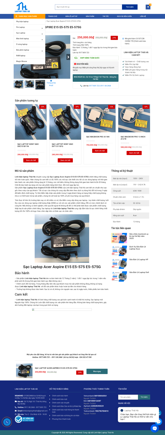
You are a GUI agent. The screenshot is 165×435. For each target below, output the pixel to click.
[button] (95, 78)
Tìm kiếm (130, 7)
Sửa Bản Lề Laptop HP (138, 259)
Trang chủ (52, 16)
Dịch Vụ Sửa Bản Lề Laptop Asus (137, 248)
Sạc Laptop (20, 33)
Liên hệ (143, 16)
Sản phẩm (90, 16)
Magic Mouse (21, 61)
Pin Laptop (20, 27)
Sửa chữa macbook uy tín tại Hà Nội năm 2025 (138, 236)
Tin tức (106, 16)
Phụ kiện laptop (22, 21)
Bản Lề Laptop (71, 16)
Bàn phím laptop (22, 50)
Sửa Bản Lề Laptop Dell (139, 272)
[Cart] (148, 7)
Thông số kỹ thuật (51, 84)
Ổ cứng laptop (21, 44)
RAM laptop (20, 56)
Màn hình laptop (22, 39)
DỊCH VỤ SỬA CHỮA (124, 16)
